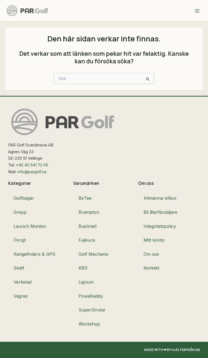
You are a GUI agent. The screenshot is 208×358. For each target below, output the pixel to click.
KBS (83, 268)
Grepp (20, 212)
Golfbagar (24, 198)
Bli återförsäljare (160, 212)
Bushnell (87, 226)
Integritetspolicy (160, 226)
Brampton (89, 212)
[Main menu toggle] (197, 10)
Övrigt (20, 240)
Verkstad (22, 282)
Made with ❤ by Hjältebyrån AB (172, 349)
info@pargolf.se (32, 171)
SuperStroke (92, 310)
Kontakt (151, 268)
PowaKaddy (91, 296)
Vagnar (21, 296)
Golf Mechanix (94, 254)
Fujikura (87, 240)
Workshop (89, 324)
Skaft (19, 268)
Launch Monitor (30, 226)
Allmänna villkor (160, 198)
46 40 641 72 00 (33, 165)
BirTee (85, 198)
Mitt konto (154, 240)
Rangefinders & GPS (34, 254)
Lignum (86, 282)
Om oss (151, 254)
